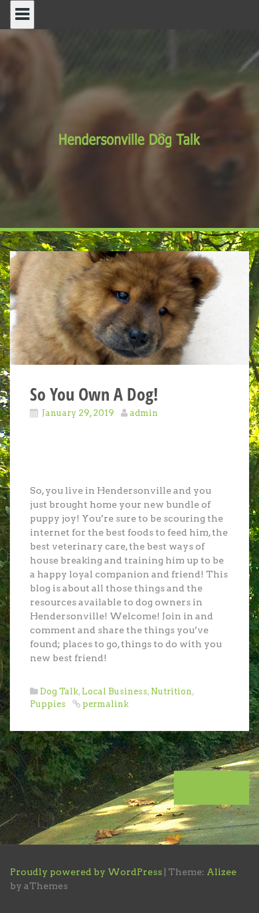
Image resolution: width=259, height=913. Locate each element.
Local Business (114, 691)
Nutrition (171, 691)
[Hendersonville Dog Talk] (129, 139)
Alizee (221, 871)
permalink (104, 704)
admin (144, 413)
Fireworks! (207, 787)
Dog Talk (59, 691)
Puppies (48, 704)
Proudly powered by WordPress (86, 871)
